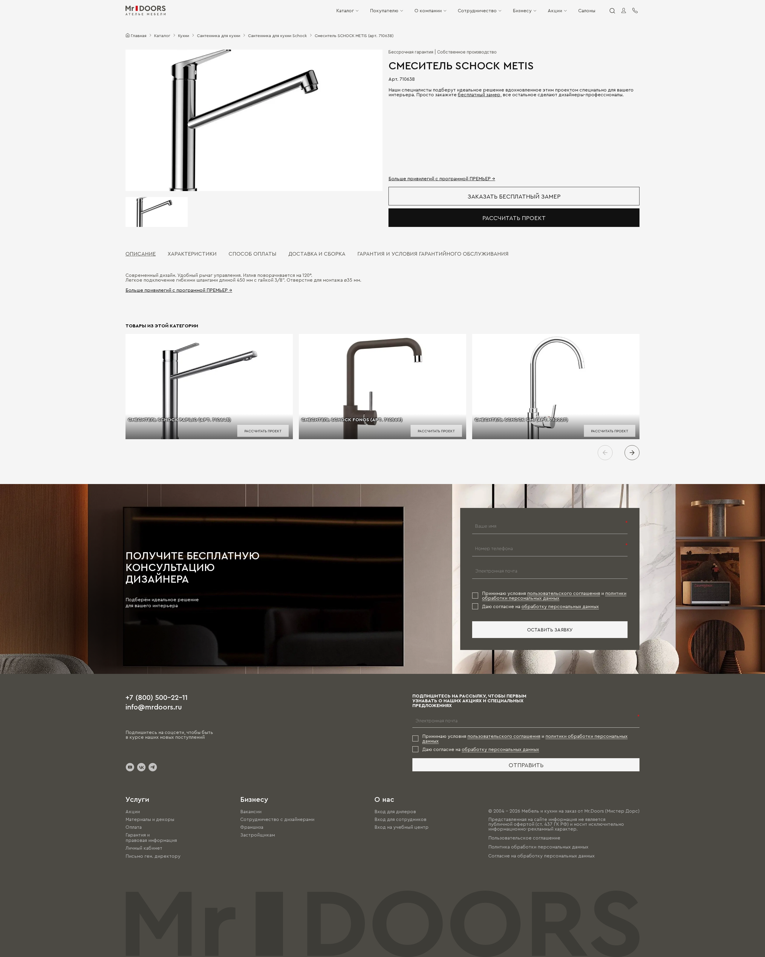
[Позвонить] (635, 10)
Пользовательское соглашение (524, 837)
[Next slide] (632, 452)
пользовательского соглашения (563, 593)
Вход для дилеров (395, 811)
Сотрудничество (477, 10)
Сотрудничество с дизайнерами (277, 819)
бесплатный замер (479, 94)
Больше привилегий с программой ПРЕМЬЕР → (441, 178)
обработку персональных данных (560, 606)
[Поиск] (612, 10)
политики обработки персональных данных (554, 595)
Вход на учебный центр (401, 827)
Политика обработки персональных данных (538, 846)
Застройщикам (257, 834)
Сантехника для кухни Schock (277, 35)
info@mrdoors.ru (154, 706)
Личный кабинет (144, 848)
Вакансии (250, 811)
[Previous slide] (605, 452)
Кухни (183, 35)
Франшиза (251, 827)
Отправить (526, 765)
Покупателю (384, 10)
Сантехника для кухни (218, 35)
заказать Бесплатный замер (514, 196)
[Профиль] (623, 10)
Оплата (134, 827)
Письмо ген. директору (153, 856)
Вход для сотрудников (400, 819)
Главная (138, 35)
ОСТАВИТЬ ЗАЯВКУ (550, 629)
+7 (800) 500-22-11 (157, 696)
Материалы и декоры (150, 819)
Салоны (586, 10)
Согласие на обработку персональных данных (541, 855)
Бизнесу (522, 10)
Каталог (345, 10)
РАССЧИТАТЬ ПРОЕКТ (514, 218)
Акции (555, 10)
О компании (428, 10)
